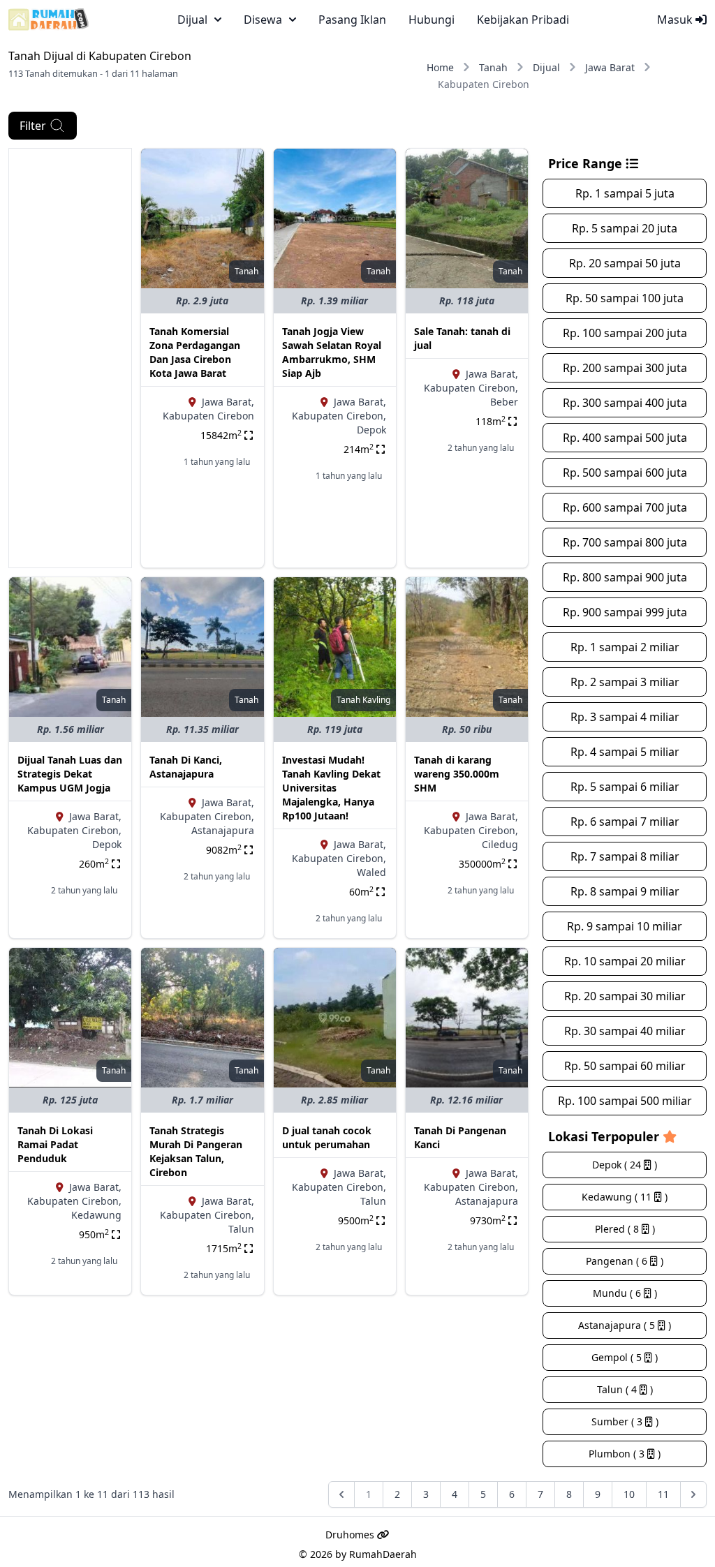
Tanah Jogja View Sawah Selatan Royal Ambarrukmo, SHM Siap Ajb (331, 352)
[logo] (48, 19)
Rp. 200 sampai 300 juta (625, 368)
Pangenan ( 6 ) (624, 1261)
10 (629, 1494)
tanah (246, 271)
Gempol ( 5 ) (624, 1357)
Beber (504, 401)
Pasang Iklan (352, 19)
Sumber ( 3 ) (624, 1421)
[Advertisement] (70, 358)
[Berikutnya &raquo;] (693, 1494)
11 (663, 1494)
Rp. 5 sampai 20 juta (624, 228)
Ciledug (500, 844)
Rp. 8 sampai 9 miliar (624, 891)
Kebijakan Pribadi (523, 19)
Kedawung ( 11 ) (625, 1196)
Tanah (493, 67)
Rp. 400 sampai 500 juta (625, 437)
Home (440, 67)
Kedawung (96, 1214)
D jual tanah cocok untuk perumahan (326, 1137)
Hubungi (431, 19)
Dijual (546, 67)
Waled (371, 872)
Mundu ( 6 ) (625, 1293)
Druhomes (351, 1534)
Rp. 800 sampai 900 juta (625, 577)
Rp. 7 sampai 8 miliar (624, 856)
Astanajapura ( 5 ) (624, 1325)
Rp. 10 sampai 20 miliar (625, 961)
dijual (192, 19)
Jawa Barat (610, 67)
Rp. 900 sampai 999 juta (625, 612)
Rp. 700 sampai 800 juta (625, 542)
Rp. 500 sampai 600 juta (625, 472)
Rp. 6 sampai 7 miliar (624, 821)
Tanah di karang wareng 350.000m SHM (456, 773)
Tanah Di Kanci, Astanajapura (185, 766)
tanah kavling (363, 700)
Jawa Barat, (228, 401)
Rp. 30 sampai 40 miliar (625, 1031)
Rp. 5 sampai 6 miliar (624, 786)
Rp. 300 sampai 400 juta (625, 402)
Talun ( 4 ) (625, 1389)
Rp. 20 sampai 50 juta (625, 263)
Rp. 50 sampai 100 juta (625, 298)
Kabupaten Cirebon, (339, 415)
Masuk (676, 19)
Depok (371, 429)
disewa (263, 19)
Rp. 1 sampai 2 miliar (624, 647)
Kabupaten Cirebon (208, 415)
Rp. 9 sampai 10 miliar (624, 926)
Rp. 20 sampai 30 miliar (625, 996)
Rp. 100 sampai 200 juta (625, 333)
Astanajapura (222, 830)
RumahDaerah (383, 1554)
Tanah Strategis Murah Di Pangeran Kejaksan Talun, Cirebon (195, 1151)
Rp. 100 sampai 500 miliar (625, 1100)
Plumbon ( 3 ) (625, 1453)
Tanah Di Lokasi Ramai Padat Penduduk (55, 1144)
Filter (33, 125)
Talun (241, 1228)
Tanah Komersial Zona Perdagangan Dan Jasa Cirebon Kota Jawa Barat (194, 352)
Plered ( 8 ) (625, 1228)
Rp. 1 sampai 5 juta (625, 193)
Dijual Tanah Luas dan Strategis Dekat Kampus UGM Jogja (69, 773)
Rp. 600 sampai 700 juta (625, 507)
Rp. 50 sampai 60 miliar (625, 1066)
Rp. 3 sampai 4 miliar (624, 717)
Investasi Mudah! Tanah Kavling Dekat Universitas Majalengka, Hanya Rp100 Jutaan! (331, 787)
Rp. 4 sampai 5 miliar (624, 751)
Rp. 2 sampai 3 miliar (624, 682)
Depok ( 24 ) (624, 1164)
